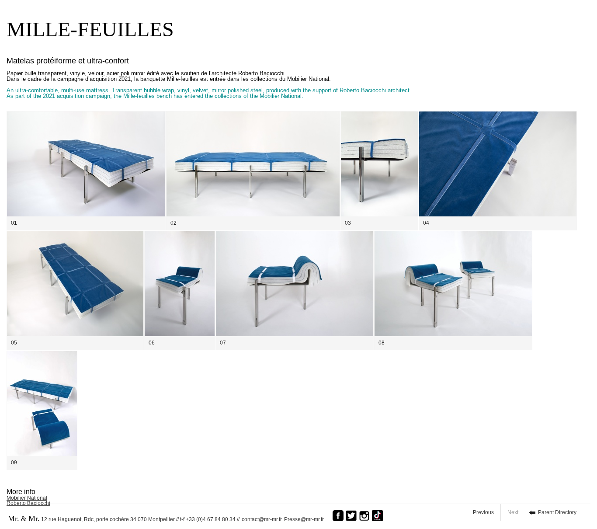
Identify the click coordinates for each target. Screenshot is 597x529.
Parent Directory (557, 512)
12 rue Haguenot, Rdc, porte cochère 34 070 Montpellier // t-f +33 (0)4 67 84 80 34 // (123, 518)
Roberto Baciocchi (28, 503)
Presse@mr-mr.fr (306, 519)
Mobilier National (27, 498)
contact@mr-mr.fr (262, 519)
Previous (483, 512)
